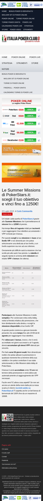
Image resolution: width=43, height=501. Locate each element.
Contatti (4, 456)
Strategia (28, 26)
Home (4, 11)
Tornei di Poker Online (14, 83)
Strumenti (28, 29)
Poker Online (8, 18)
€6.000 (20, 132)
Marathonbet (12, 140)
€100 (21, 140)
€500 (21, 109)
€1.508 (20, 123)
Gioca (30, 110)
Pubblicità (5, 460)
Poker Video (15, 29)
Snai (14, 116)
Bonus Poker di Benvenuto (21, 11)
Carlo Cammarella (24, 211)
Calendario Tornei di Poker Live (18, 92)
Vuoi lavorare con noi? (9, 464)
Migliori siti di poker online (14, 15)
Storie (5, 29)
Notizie (5, 69)
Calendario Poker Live (12, 26)
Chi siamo (5, 449)
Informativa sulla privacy (9, 468)
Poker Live (27, 22)
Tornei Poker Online (25, 18)
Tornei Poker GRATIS (11, 22)
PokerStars (13, 110)
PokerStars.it (28, 219)
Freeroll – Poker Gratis (15, 88)
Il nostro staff (6, 453)
